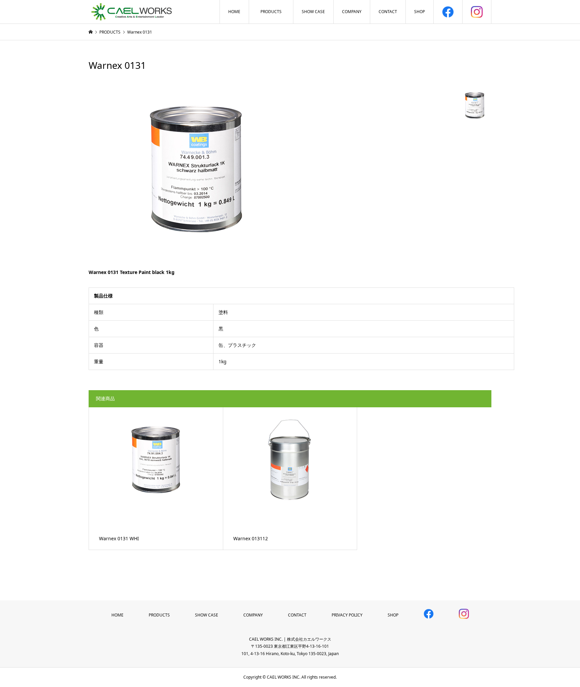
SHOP (419, 11)
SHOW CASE (313, 11)
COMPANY (351, 11)
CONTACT (388, 11)
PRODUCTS (271, 11)
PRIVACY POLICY (347, 615)
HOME (234, 11)
